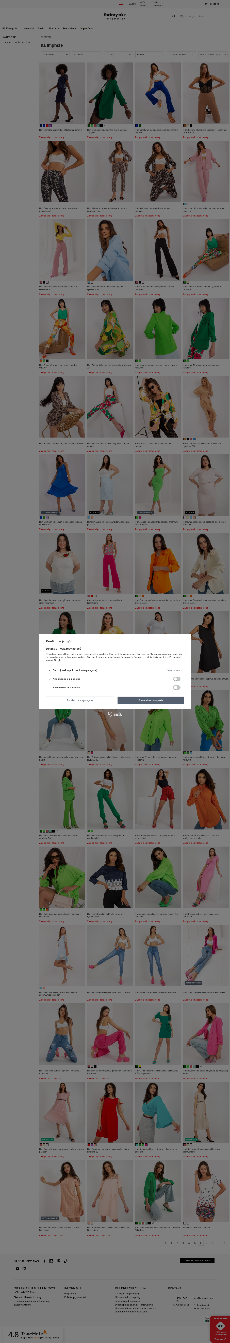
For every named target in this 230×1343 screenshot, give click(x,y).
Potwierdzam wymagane (80, 700)
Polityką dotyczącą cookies (122, 654)
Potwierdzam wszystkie (150, 700)
